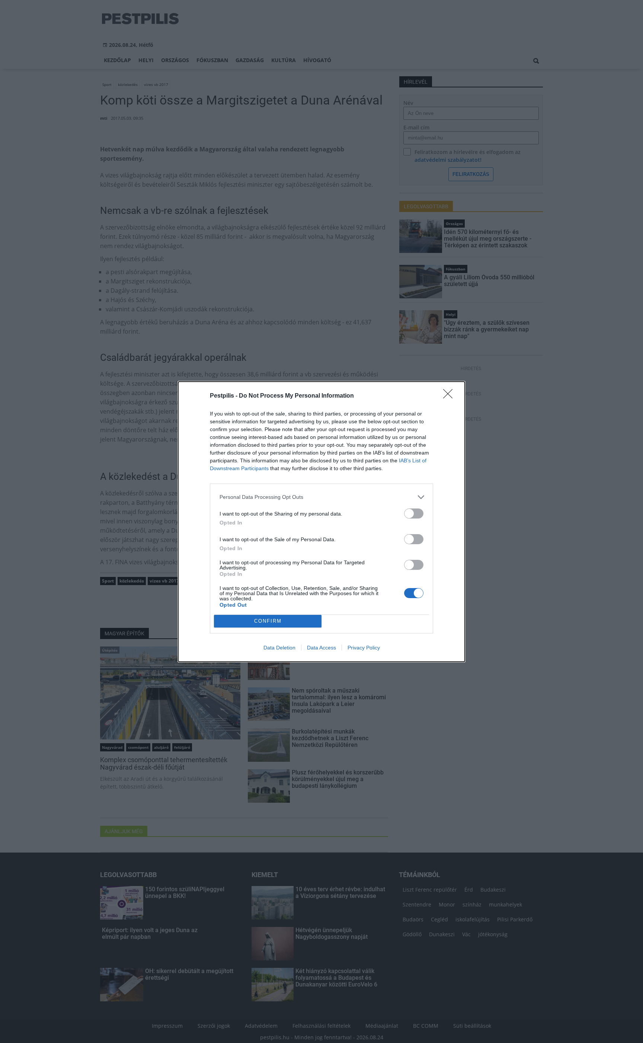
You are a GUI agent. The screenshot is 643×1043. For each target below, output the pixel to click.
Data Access (321, 648)
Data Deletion (279, 648)
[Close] (450, 396)
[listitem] (321, 497)
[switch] (413, 513)
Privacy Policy (364, 648)
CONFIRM (268, 621)
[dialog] (321, 522)
